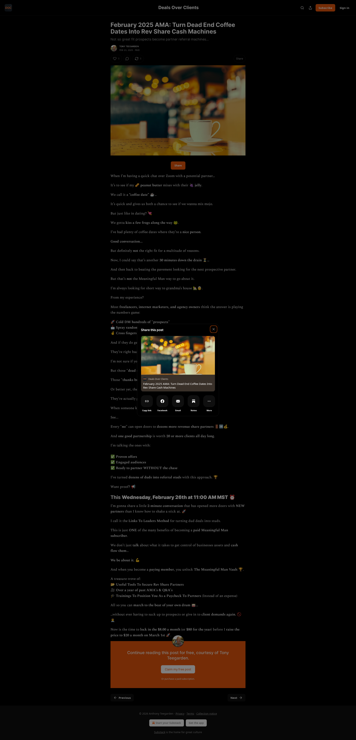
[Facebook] (162, 401)
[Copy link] (147, 401)
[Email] (178, 401)
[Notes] (194, 401)
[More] (209, 401)
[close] (214, 329)
